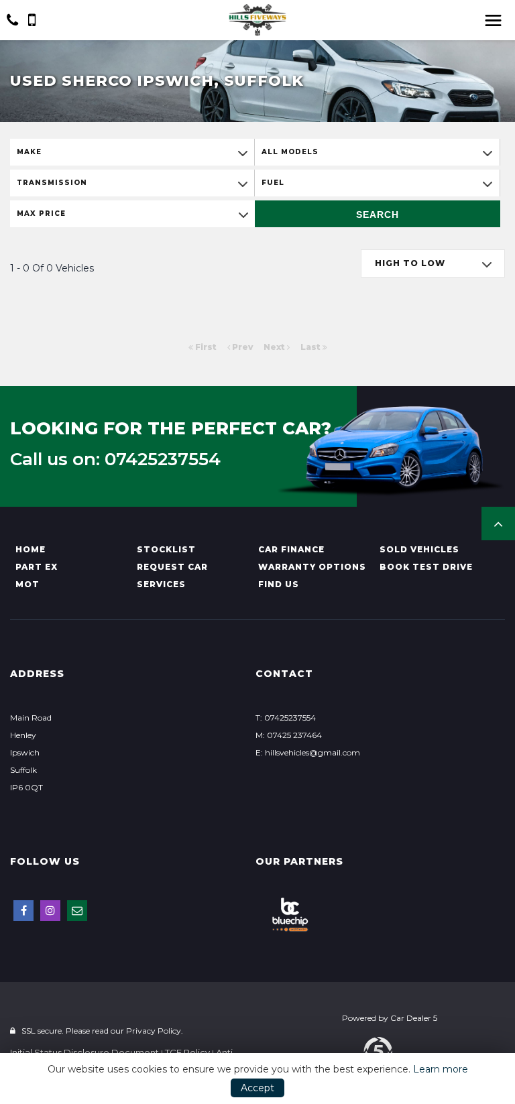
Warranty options (312, 567)
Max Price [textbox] (41, 213)
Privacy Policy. (154, 1031)
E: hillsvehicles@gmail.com (307, 752)
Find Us (278, 584)
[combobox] (132, 152)
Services (161, 584)
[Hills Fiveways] (257, 19)
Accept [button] (257, 1088)
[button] (498, 523)
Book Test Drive (426, 567)
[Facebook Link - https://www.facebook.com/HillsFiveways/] (23, 910)
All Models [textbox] (290, 151)
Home (30, 549)
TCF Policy (187, 1052)
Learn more (440, 1069)
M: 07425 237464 (288, 735)
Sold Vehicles (419, 549)
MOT (27, 584)
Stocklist (166, 549)
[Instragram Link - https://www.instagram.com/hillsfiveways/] (50, 910)
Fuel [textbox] (273, 182)
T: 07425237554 (285, 718)
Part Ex (36, 567)
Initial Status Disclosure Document (84, 1052)
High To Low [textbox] (410, 263)
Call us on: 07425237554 (115, 459)
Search (377, 214)
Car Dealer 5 (413, 1018)
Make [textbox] (29, 151)
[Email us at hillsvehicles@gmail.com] (77, 910)
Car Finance (291, 549)
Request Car (172, 567)
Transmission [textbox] (52, 182)
